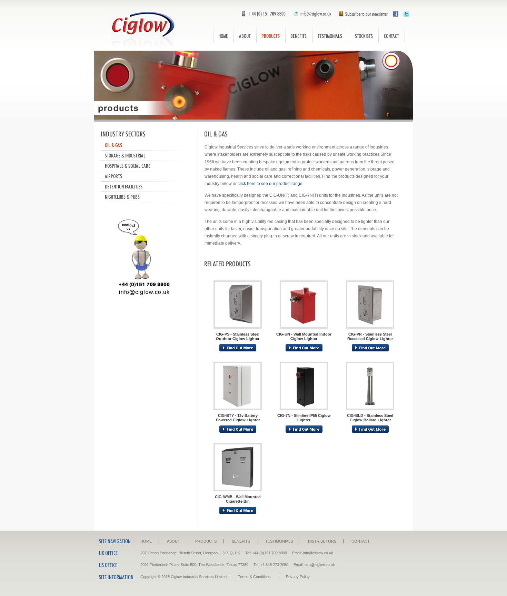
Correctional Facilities (144, 187)
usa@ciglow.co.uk (320, 565)
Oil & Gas (144, 145)
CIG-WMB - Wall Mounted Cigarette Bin (238, 499)
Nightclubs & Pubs (144, 197)
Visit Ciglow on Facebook (395, 14)
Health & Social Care (144, 166)
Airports (144, 176)
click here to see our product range (270, 183)
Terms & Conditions (254, 577)
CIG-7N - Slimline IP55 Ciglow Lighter (304, 417)
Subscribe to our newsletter (361, 14)
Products (270, 31)
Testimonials (330, 31)
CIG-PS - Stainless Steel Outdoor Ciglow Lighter (237, 336)
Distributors (363, 31)
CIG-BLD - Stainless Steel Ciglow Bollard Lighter (370, 417)
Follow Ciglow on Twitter (406, 14)
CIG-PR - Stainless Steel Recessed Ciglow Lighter (370, 336)
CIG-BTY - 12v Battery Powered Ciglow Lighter (238, 417)
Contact (391, 31)
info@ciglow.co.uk (318, 553)
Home (223, 31)
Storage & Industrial (144, 156)
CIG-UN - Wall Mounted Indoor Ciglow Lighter (303, 336)
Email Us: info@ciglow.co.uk (312, 14)
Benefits (298, 31)
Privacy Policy (298, 577)
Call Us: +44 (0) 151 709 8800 (260, 14)
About (244, 31)
